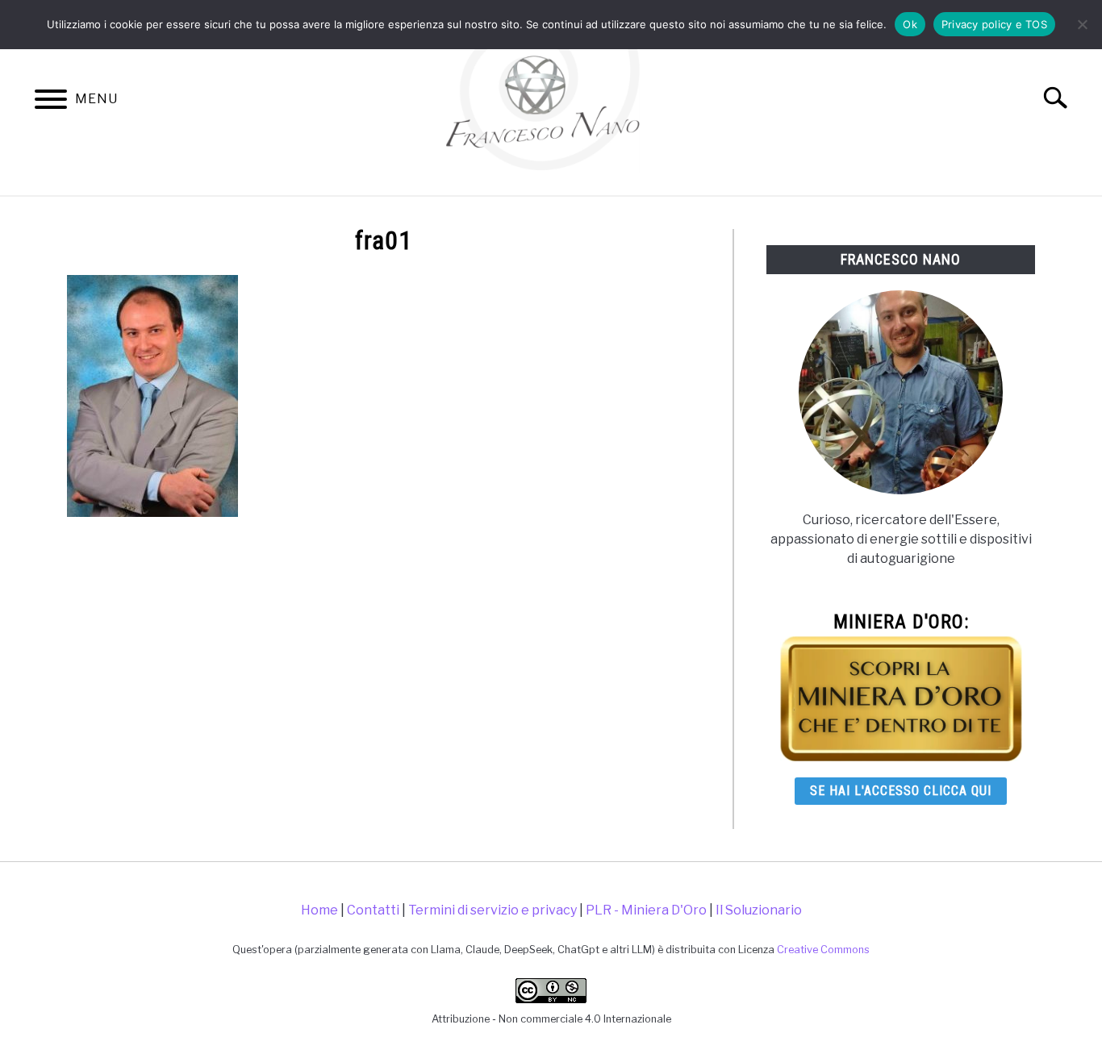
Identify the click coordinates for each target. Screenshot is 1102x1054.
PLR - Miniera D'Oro (646, 910)
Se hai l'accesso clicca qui (900, 790)
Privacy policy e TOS (994, 24)
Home (319, 910)
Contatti (373, 910)
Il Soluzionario (759, 910)
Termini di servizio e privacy (492, 910)
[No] (1082, 24)
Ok (910, 24)
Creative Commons (823, 950)
